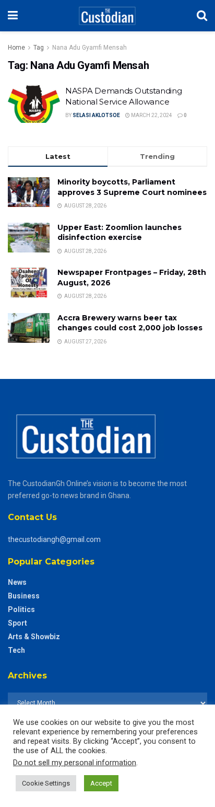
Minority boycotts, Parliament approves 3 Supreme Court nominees (132, 187)
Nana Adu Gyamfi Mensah (89, 47)
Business (24, 596)
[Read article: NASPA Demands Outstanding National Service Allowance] (34, 104)
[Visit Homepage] (107, 15)
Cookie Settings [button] (46, 783)
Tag (38, 47)
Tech (16, 650)
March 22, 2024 (151, 115)
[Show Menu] (13, 15)
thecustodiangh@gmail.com (54, 539)
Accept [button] (101, 783)
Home (16, 47)
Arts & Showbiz (34, 636)
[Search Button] (202, 15)
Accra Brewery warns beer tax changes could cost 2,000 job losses (129, 323)
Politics (21, 609)
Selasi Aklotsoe (96, 115)
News (17, 582)
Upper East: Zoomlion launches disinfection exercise (119, 233)
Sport (17, 623)
